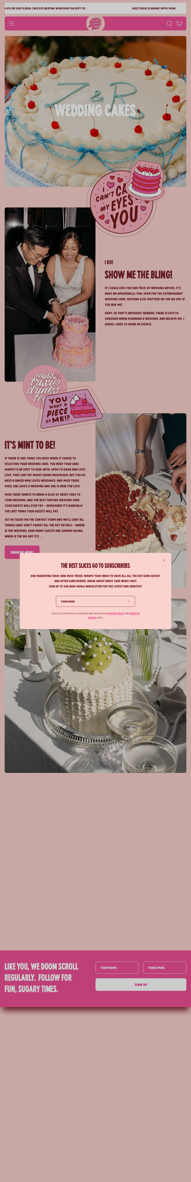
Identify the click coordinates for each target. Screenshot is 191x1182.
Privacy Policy (117, 613)
